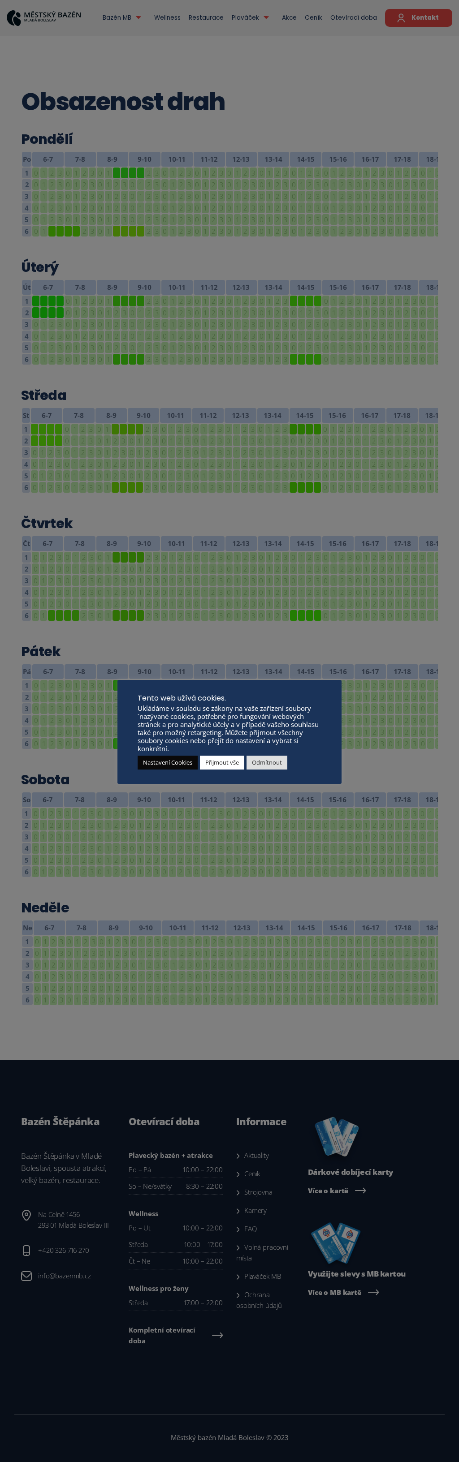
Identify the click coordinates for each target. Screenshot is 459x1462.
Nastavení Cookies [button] (167, 762)
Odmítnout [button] (267, 762)
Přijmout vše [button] (222, 762)
